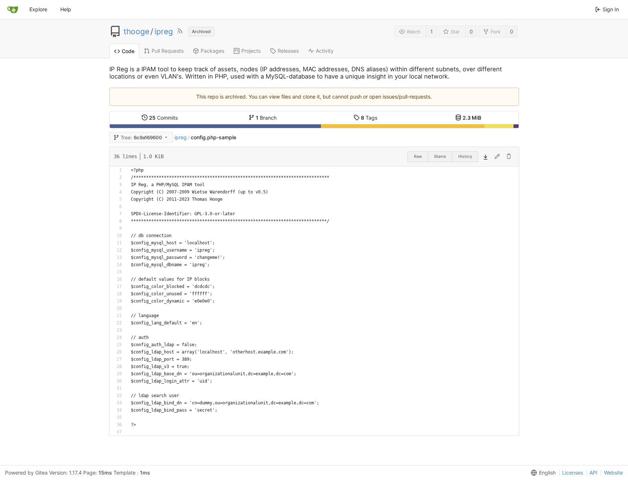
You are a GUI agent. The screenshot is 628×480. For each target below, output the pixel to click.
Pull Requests (168, 51)
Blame (440, 156)
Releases (288, 51)
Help (65, 9)
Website (613, 472)
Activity (325, 51)
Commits (163, 118)
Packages (212, 51)
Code (128, 51)
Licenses (572, 472)
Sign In (611, 9)
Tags (369, 118)
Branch (266, 118)
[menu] (542, 472)
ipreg (163, 31)
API (593, 472)
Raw (418, 156)
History (465, 156)
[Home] (12, 9)
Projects (251, 51)
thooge (136, 31)
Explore (38, 9)
